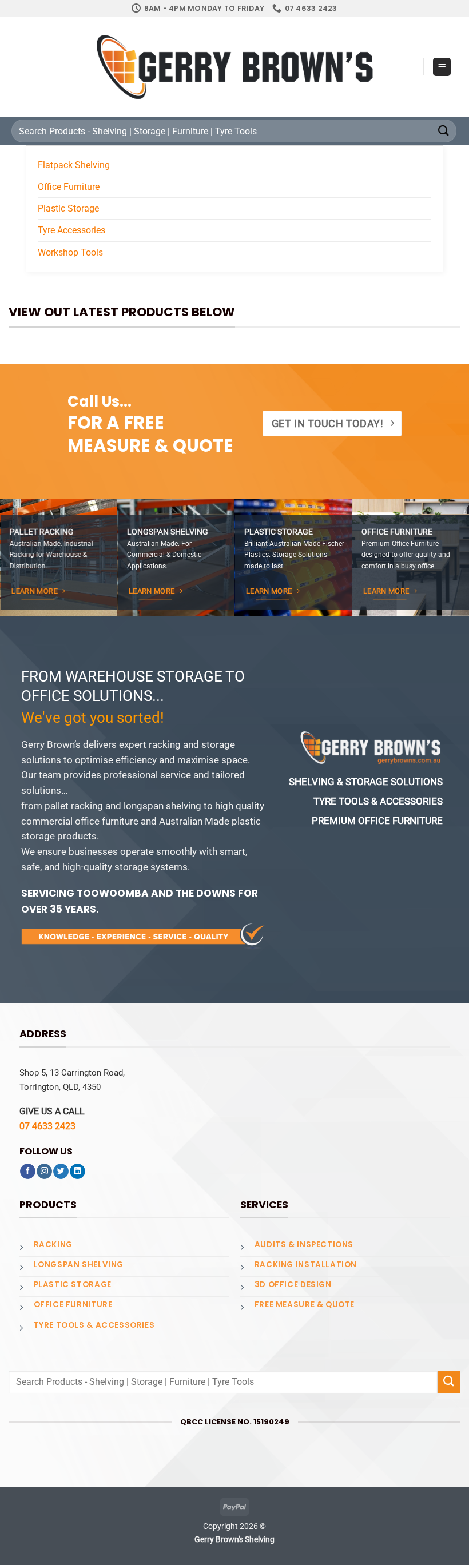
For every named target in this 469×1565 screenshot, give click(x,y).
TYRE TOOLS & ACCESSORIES (94, 1325)
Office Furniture (69, 186)
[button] (442, 67)
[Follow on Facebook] (27, 1172)
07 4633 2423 (47, 1126)
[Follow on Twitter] (61, 1172)
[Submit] (443, 131)
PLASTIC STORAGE (73, 1284)
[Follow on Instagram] (44, 1172)
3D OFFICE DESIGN (293, 1284)
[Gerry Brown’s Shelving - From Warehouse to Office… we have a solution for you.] (234, 67)
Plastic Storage (68, 208)
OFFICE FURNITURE (73, 1304)
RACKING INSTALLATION (306, 1264)
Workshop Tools (70, 252)
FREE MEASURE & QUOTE (305, 1304)
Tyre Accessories (71, 230)
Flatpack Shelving (74, 165)
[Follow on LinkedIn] (77, 1172)
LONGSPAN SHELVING (79, 1264)
